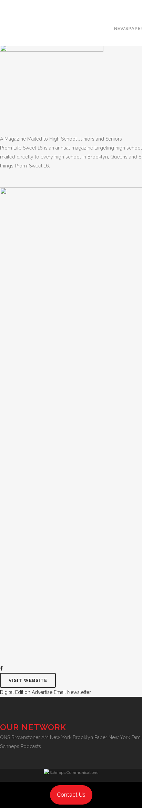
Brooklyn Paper (90, 737)
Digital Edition (15, 692)
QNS (5, 737)
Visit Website (28, 680)
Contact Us (71, 794)
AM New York (56, 737)
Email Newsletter (72, 692)
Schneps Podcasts (20, 746)
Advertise (42, 692)
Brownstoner (25, 737)
